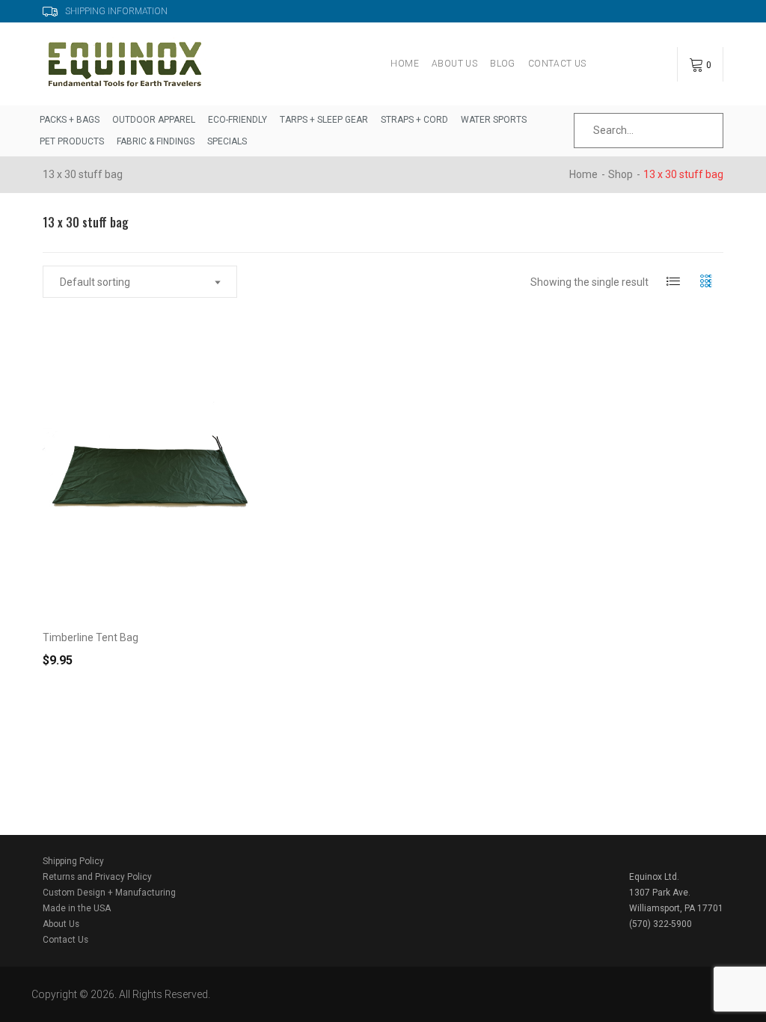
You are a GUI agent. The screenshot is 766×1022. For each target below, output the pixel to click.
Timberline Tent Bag (90, 637)
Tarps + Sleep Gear (324, 119)
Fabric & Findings (155, 141)
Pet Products (72, 141)
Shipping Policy (73, 861)
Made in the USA (77, 908)
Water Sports (494, 119)
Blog (502, 63)
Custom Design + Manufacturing (109, 892)
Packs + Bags (69, 119)
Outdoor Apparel (153, 119)
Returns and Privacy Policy (97, 877)
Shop (620, 174)
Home (404, 63)
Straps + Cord (414, 119)
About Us (454, 63)
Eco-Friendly (237, 119)
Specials (227, 141)
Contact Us (557, 63)
